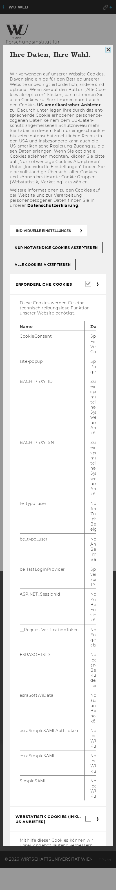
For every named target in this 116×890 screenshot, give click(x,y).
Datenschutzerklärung (52, 205)
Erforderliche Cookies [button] (43, 284)
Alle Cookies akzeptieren (43, 264)
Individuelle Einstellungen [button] (44, 230)
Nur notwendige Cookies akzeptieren (56, 247)
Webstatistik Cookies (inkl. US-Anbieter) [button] (48, 819)
